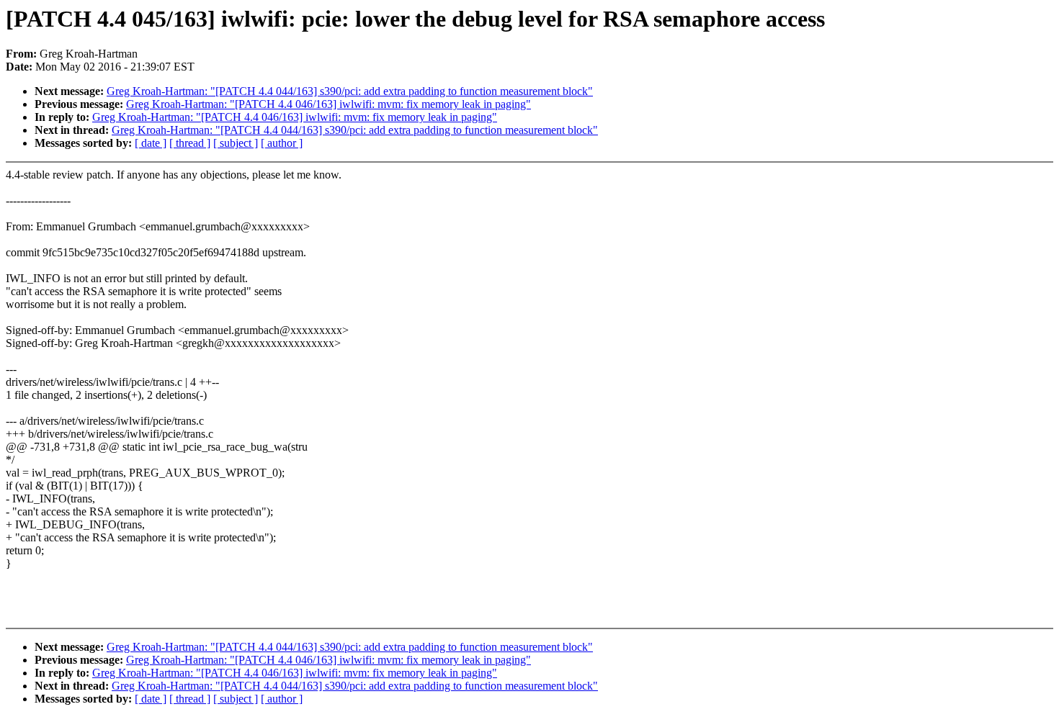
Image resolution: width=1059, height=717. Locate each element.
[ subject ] (235, 143)
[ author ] (282, 143)
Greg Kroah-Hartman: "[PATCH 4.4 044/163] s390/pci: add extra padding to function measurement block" (350, 91)
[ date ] (150, 143)
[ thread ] (189, 143)
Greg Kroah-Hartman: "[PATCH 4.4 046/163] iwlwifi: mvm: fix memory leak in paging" (328, 104)
